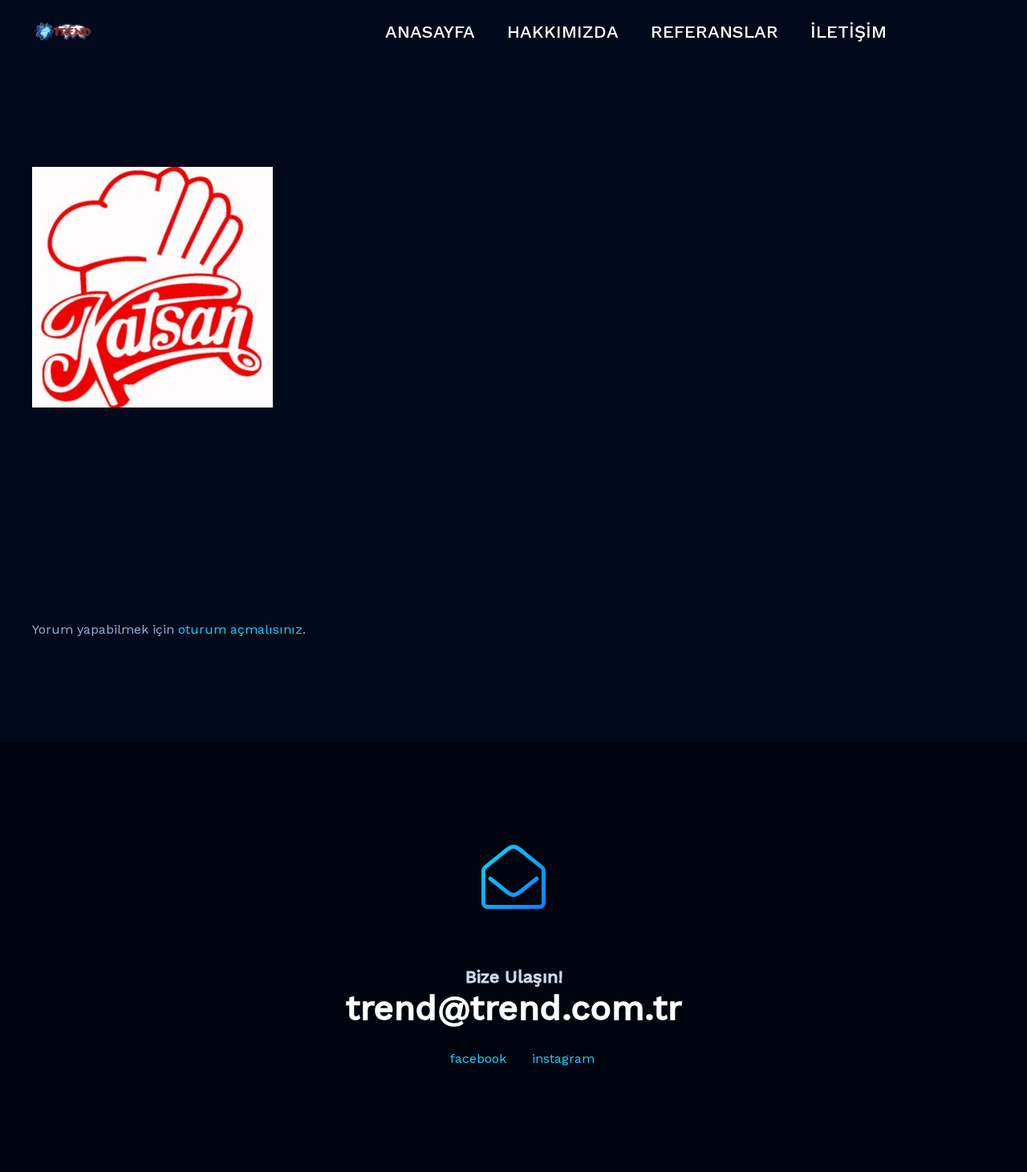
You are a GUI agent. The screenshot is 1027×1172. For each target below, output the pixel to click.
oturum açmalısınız (240, 629)
